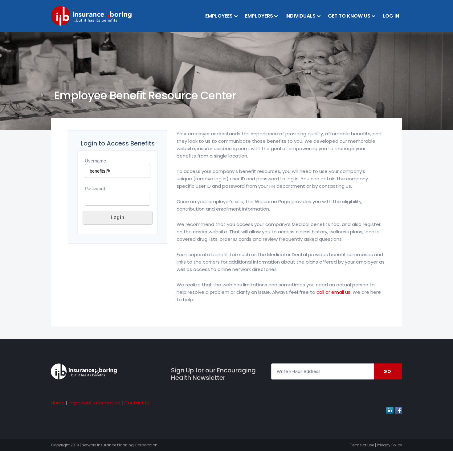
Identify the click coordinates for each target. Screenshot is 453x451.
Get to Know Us (349, 15)
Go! (388, 371)
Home (58, 403)
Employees (219, 15)
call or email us (333, 292)
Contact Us (137, 403)
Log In (391, 15)
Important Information (94, 403)
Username (95, 160)
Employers (259, 15)
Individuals (300, 15)
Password (95, 188)
